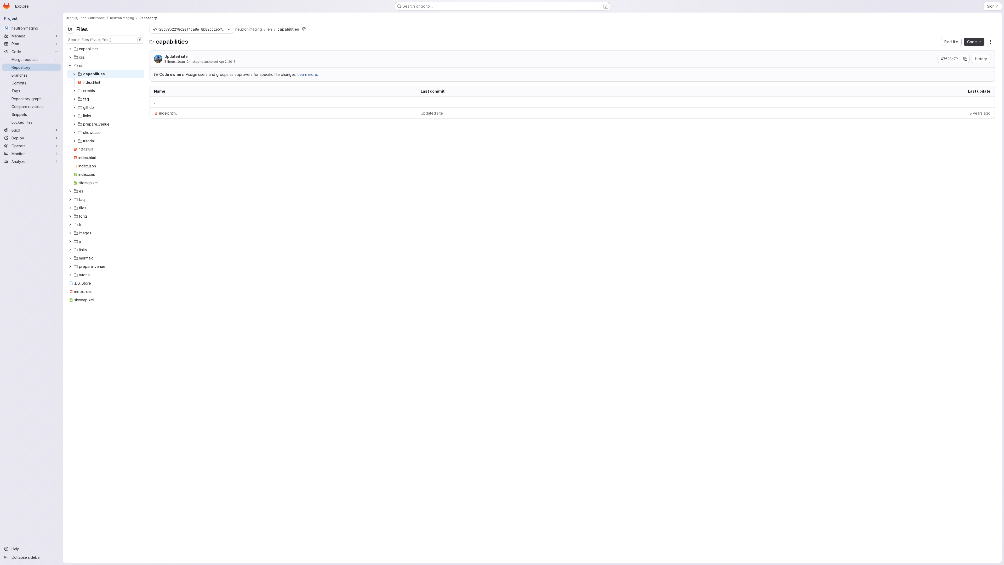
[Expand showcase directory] (74, 132)
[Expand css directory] (70, 57)
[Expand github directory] (74, 107)
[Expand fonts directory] (70, 216)
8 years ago (979, 113)
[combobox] (105, 40)
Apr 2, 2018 (227, 62)
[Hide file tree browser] (70, 29)
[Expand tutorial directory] (74, 141)
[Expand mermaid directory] (70, 258)
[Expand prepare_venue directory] (74, 124)
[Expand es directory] (70, 191)
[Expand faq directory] (74, 99)
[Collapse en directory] (70, 66)
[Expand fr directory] (70, 225)
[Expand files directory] (70, 208)
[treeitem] (105, 49)
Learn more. (308, 74)
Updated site (176, 56)
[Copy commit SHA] (965, 59)
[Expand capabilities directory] (70, 49)
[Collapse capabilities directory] (74, 74)
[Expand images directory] (70, 233)
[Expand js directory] (70, 241)
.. (155, 102)
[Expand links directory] (74, 116)
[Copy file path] (304, 29)
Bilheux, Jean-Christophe (183, 62)
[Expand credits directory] (74, 91)
